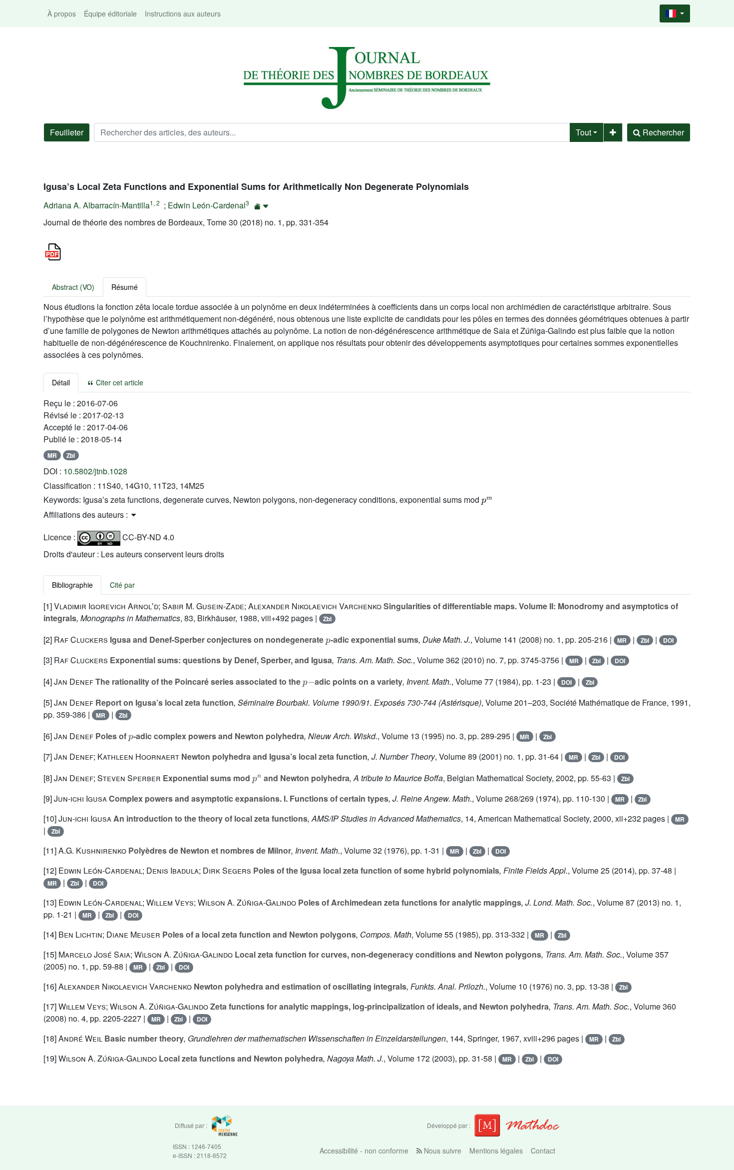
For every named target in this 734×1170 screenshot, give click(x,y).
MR (52, 455)
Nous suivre (441, 1151)
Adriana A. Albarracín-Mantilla (96, 205)
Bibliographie (72, 585)
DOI (668, 640)
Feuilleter (66, 132)
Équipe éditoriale (110, 13)
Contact (543, 1151)
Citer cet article (118, 382)
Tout (583, 132)
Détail (61, 382)
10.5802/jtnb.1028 (95, 471)
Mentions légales (496, 1151)
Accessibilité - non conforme (364, 1151)
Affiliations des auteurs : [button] (86, 514)
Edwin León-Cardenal (207, 205)
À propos (61, 13)
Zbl (70, 455)
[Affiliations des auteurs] (261, 206)
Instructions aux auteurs (183, 13)
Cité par (122, 585)
